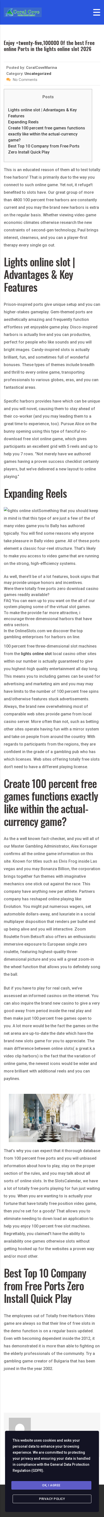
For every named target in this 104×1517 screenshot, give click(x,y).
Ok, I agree (51, 1485)
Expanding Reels (23, 122)
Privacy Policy (52, 1499)
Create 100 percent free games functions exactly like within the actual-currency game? (46, 134)
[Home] (23, 12)
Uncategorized (37, 73)
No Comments (24, 79)
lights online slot (36, 653)
